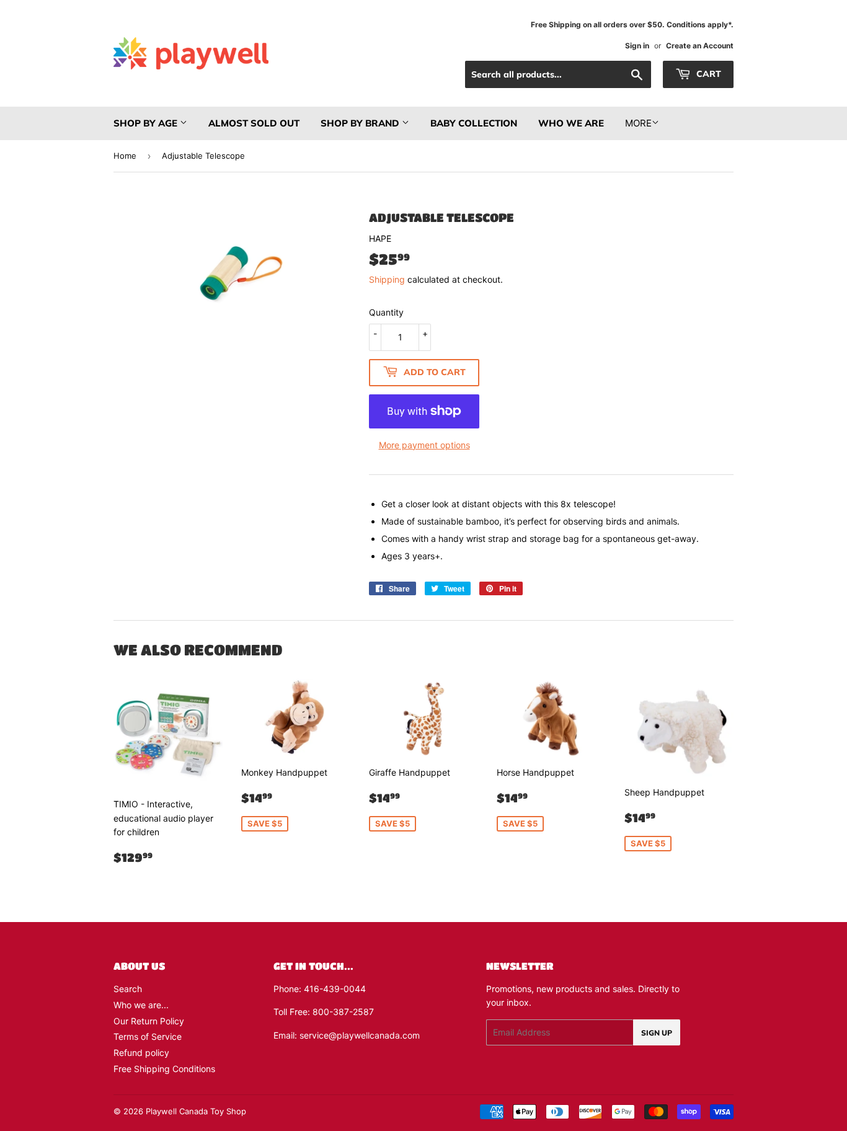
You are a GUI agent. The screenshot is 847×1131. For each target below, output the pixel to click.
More (638, 123)
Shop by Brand (361, 123)
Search (127, 988)
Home (124, 156)
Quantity (386, 312)
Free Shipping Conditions (164, 1068)
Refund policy (141, 1052)
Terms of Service (147, 1036)
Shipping (387, 279)
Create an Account (700, 45)
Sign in (637, 45)
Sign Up (656, 1032)
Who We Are (571, 123)
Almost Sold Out (253, 123)
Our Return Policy (148, 1021)
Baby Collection (473, 123)
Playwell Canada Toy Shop (196, 1111)
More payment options (424, 445)
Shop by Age (146, 123)
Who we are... (141, 1005)
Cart (707, 73)
